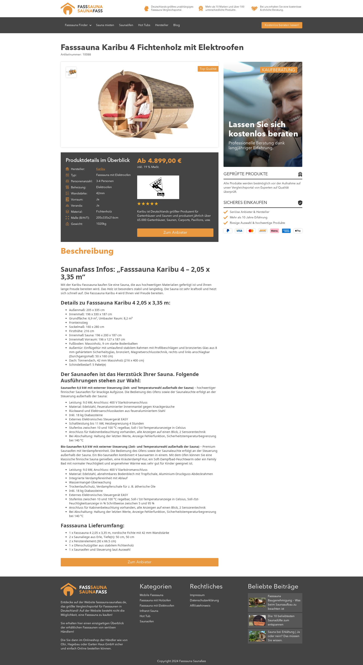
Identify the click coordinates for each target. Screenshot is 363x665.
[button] (78, 25)
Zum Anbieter (175, 233)
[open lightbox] (146, 104)
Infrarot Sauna (149, 611)
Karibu (100, 169)
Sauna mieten (105, 25)
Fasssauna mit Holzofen (155, 600)
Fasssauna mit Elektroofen (157, 605)
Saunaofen (147, 621)
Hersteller (161, 25)
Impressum (197, 595)
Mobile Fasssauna (151, 595)
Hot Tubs (144, 25)
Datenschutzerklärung (204, 600)
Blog (176, 25)
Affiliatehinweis (200, 605)
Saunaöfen (126, 25)
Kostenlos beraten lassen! (282, 25)
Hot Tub (145, 616)
